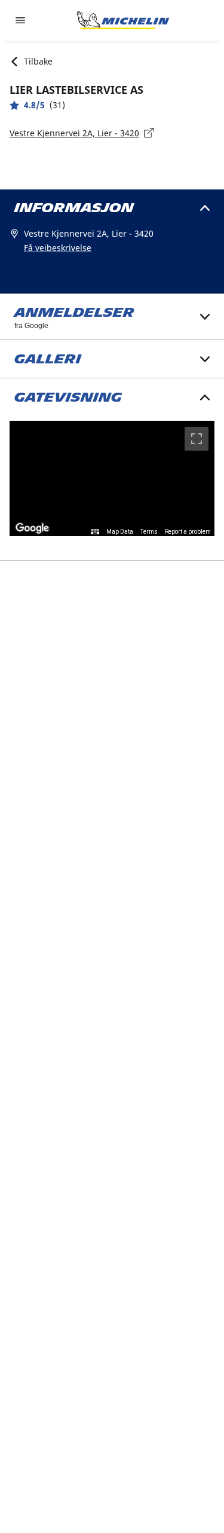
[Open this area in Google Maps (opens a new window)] (32, 528)
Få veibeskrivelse (57, 247)
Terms (149, 531)
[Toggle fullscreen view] (196, 439)
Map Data (119, 531)
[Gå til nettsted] (123, 20)
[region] (112, 478)
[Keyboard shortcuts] (95, 532)
